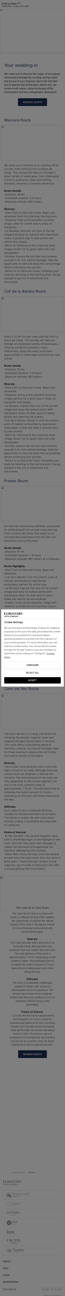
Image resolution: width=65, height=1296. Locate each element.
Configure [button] (32, 665)
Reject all (32, 673)
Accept (32, 680)
